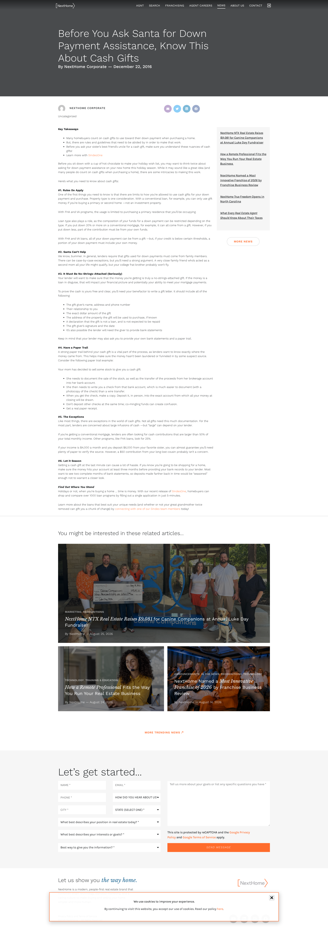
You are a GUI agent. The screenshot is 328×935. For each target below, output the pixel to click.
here (220, 909)
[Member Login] (269, 6)
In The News (210, 674)
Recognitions (93, 611)
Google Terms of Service (199, 837)
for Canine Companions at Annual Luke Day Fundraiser (241, 137)
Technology (74, 680)
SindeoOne (95, 155)
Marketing (73, 611)
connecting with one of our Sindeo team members (147, 508)
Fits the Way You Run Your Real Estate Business (243, 159)
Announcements (187, 674)
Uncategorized (67, 116)
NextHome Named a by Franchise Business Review (241, 180)
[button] (168, 109)
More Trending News (162, 732)
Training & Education (101, 680)
